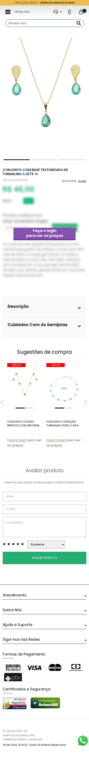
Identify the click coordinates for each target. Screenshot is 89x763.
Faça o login (44, 233)
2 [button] (45, 159)
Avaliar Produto (44, 558)
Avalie (82, 180)
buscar (80, 23)
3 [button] (72, 159)
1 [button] (17, 159)
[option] (43, 97)
